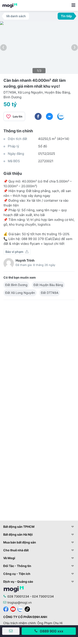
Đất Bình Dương (16, 285)
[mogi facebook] (5, 608)
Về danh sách (16, 16)
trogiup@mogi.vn (19, 602)
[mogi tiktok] (27, 608)
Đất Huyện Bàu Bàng (48, 285)
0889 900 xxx (51, 631)
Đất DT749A (49, 293)
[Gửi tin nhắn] (11, 631)
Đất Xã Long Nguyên (20, 293)
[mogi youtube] (13, 608)
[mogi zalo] (20, 608)
